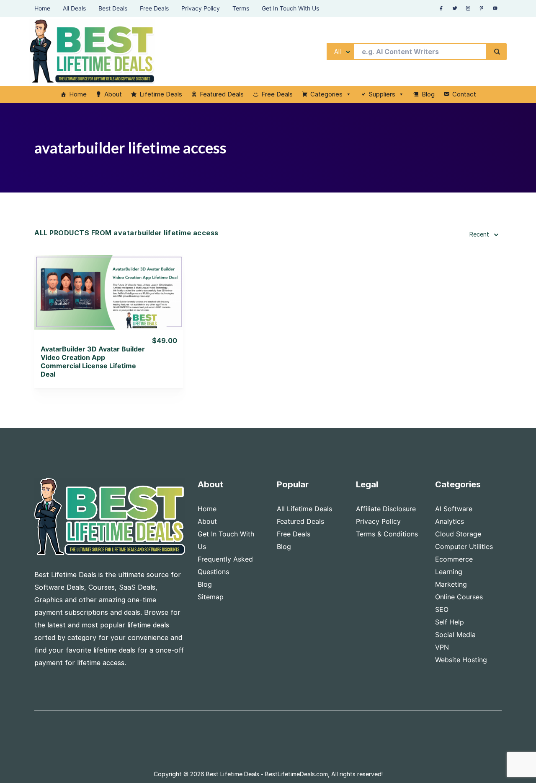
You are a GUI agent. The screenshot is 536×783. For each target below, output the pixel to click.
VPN (442, 647)
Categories (326, 94)
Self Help (449, 622)
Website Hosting (461, 660)
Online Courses (459, 597)
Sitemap (211, 597)
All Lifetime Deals (304, 509)
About (113, 94)
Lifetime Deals (160, 94)
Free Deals (277, 94)
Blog (428, 94)
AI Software (453, 509)
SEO (441, 609)
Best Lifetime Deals (232, 774)
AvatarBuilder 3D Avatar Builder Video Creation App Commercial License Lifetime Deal (93, 361)
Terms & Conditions (387, 534)
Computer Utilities (464, 546)
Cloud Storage (458, 534)
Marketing (451, 584)
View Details (109, 281)
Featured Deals (222, 94)
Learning (448, 571)
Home (78, 94)
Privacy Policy (378, 521)
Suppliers (382, 94)
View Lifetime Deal (108, 302)
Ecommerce (454, 559)
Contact (464, 94)
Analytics (449, 521)
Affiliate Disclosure (386, 509)
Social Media (455, 634)
